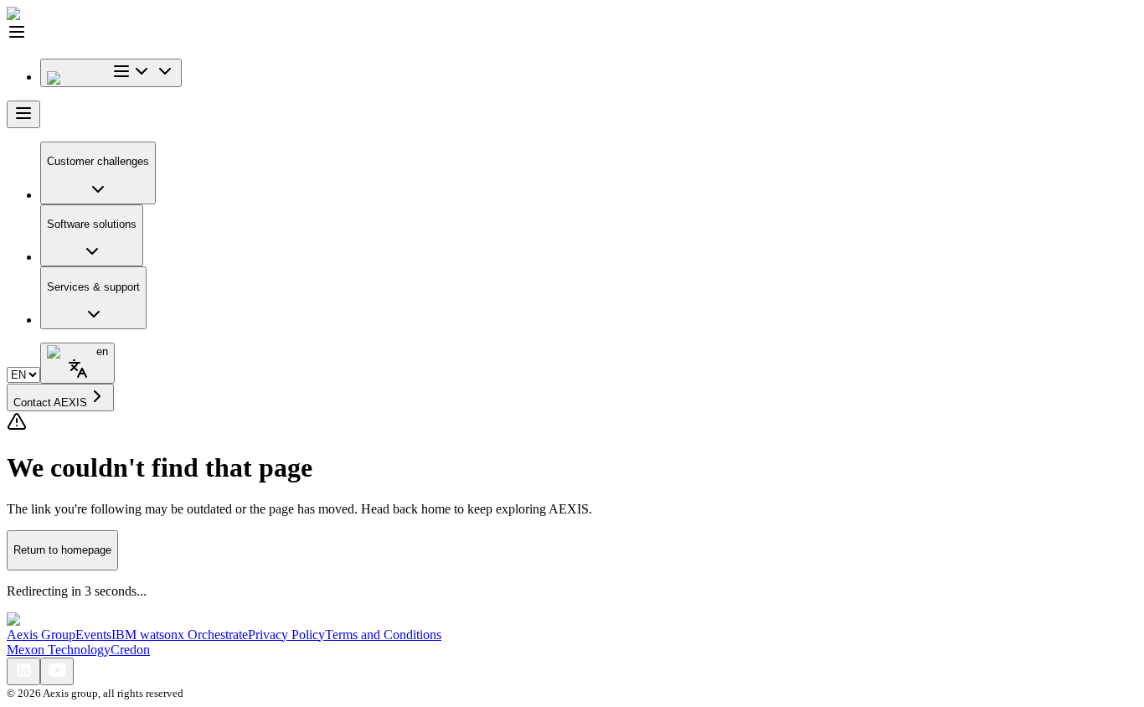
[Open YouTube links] (57, 671)
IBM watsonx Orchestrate (179, 634)
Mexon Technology (59, 649)
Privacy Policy (286, 634)
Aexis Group (41, 634)
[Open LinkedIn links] (23, 671)
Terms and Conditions (383, 634)
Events (93, 634)
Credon (130, 649)
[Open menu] (23, 114)
